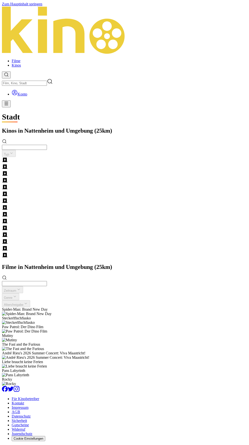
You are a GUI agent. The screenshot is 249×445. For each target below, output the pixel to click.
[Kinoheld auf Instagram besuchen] (16, 390)
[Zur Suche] (6, 74)
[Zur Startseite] (124, 30)
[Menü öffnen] (6, 103)
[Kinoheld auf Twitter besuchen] (11, 390)
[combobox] (24, 83)
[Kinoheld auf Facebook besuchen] (5, 390)
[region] (124, 208)
